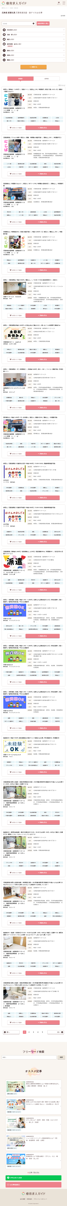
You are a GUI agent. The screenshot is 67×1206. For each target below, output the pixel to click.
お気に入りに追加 (16, 128)
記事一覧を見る (34, 1172)
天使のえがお (7, 618)
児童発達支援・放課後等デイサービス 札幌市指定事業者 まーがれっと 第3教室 (14, 803)
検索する (34, 67)
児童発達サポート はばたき (12, 342)
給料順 (47, 78)
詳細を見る (43, 128)
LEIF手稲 (6, 524)
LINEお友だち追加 (16, 1178)
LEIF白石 (6, 480)
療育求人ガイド (5, 8)
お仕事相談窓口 (15, 1185)
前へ (8, 1032)
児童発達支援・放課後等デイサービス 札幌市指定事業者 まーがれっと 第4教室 (14, 1004)
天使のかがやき (8, 710)
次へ (58, 1032)
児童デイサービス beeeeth (12, 296)
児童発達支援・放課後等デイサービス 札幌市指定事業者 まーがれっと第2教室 (14, 903)
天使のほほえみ (8, 664)
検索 (61, 1057)
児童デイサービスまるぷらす (12, 754)
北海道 (11, 8)
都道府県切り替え (43, 23)
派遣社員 (16, 8)
